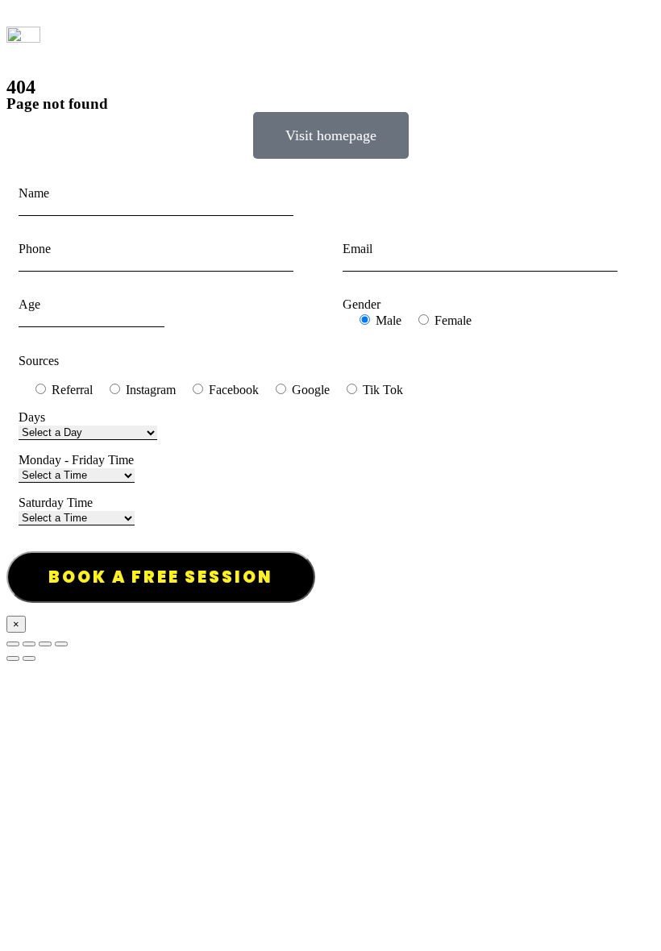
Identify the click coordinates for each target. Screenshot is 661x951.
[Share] (29, 644)
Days (32, 417)
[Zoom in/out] (61, 644)
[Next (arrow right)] (29, 658)
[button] (645, 34)
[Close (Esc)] (12, 644)
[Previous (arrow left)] (12, 658)
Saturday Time (56, 502)
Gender (361, 304)
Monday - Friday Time (76, 460)
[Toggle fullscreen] (45, 644)
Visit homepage (330, 135)
